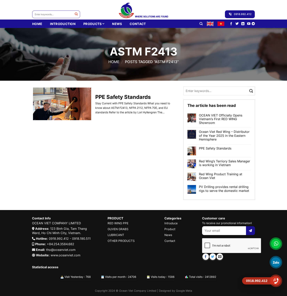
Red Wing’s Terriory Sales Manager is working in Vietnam (224, 163)
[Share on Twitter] (212, 256)
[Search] (201, 24)
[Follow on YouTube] (249, 24)
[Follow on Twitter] (237, 24)
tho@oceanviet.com (61, 250)
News (117, 24)
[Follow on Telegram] (253, 24)
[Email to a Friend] (220, 256)
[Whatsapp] (276, 244)
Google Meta (184, 290)
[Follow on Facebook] (231, 24)
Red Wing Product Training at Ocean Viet (220, 176)
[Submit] (76, 14)
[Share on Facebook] (205, 256)
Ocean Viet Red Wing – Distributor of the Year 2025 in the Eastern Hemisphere (224, 135)
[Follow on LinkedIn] (243, 24)
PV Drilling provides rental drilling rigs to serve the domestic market (224, 188)
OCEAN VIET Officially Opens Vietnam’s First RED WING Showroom (220, 119)
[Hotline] (276, 281)
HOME (37, 24)
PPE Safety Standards (215, 148)
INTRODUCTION (63, 24)
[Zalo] (276, 262)
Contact (138, 24)
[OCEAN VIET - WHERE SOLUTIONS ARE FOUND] (143, 9)
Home (113, 61)
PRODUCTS (92, 24)
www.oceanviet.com (65, 255)
